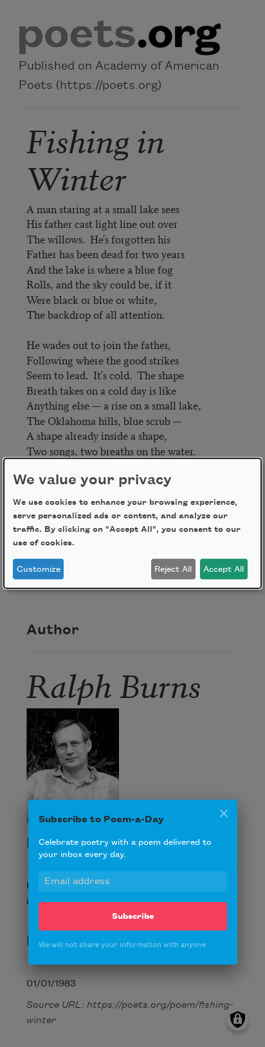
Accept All (223, 569)
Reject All (173, 569)
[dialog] (132, 523)
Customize (38, 569)
